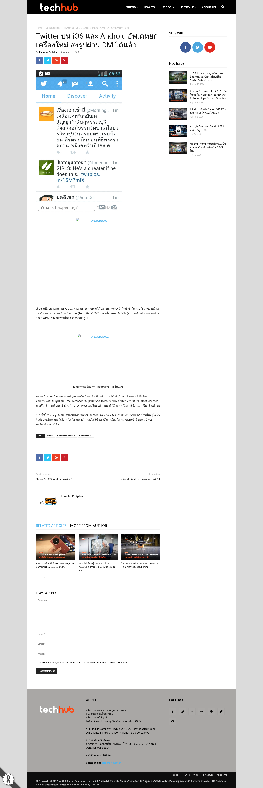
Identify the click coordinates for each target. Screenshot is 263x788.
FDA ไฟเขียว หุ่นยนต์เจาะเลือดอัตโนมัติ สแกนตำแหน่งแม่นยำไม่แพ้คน (97, 567)
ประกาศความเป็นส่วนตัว (99, 713)
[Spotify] (211, 711)
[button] (222, 7)
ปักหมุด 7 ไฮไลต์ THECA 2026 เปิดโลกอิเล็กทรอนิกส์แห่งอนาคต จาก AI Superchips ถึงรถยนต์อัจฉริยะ (208, 95)
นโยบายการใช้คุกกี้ (96, 717)
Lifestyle (186, 7)
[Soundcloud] (201, 711)
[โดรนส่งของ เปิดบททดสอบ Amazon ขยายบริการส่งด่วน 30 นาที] (140, 547)
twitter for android (66, 435)
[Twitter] (221, 711)
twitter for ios (85, 435)
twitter (50, 435)
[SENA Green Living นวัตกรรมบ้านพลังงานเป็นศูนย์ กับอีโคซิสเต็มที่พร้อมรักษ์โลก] (178, 77)
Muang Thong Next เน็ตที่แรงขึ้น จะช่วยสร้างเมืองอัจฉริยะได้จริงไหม (208, 147)
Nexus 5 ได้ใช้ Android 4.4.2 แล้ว (55, 479)
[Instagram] (182, 711)
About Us (209, 7)
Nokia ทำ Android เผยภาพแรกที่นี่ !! (140, 479)
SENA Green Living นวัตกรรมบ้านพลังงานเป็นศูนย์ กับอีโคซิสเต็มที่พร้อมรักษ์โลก (206, 77)
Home (39, 27)
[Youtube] (172, 721)
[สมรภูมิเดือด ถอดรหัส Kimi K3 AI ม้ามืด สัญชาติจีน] (178, 131)
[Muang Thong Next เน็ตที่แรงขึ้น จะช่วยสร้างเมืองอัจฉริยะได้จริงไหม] (178, 148)
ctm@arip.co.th (111, 762)
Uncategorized (53, 27)
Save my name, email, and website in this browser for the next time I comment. (83, 662)
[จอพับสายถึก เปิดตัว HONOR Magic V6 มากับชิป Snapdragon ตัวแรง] (55, 547)
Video (167, 7)
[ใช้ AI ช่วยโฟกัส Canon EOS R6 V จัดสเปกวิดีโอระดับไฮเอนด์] (178, 114)
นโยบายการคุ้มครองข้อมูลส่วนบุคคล (106, 710)
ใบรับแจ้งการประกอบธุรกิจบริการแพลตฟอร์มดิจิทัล (114, 721)
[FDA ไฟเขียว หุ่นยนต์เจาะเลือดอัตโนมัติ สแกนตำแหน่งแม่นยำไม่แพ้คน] (98, 547)
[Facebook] (172, 711)
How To (149, 7)
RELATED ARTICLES (51, 526)
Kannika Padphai (48, 52)
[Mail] (192, 711)
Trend (131, 7)
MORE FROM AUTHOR (88, 526)
